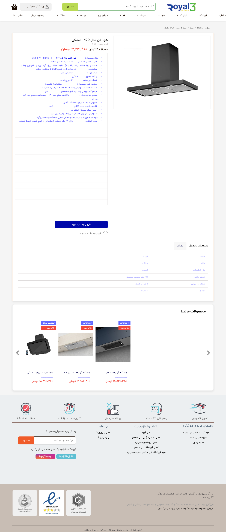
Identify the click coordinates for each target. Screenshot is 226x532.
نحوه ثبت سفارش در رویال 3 (197, 432)
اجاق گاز (183, 15)
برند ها (83, 15)
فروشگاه (203, 15)
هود (163, 15)
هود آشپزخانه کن (68, 58)
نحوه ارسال (198, 442)
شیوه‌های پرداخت (198, 437)
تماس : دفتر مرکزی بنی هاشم (146, 437)
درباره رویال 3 (104, 437)
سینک (143, 15)
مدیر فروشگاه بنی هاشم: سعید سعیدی (146, 452)
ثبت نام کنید (32, 6)
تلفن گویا (146, 432)
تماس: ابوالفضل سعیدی (146, 442)
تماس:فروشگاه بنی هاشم (146, 447)
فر (124, 15)
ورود (42, 6)
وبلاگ (62, 15)
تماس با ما (18, 15)
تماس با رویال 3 (103, 432)
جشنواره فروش (37, 15)
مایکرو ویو (103, 15)
